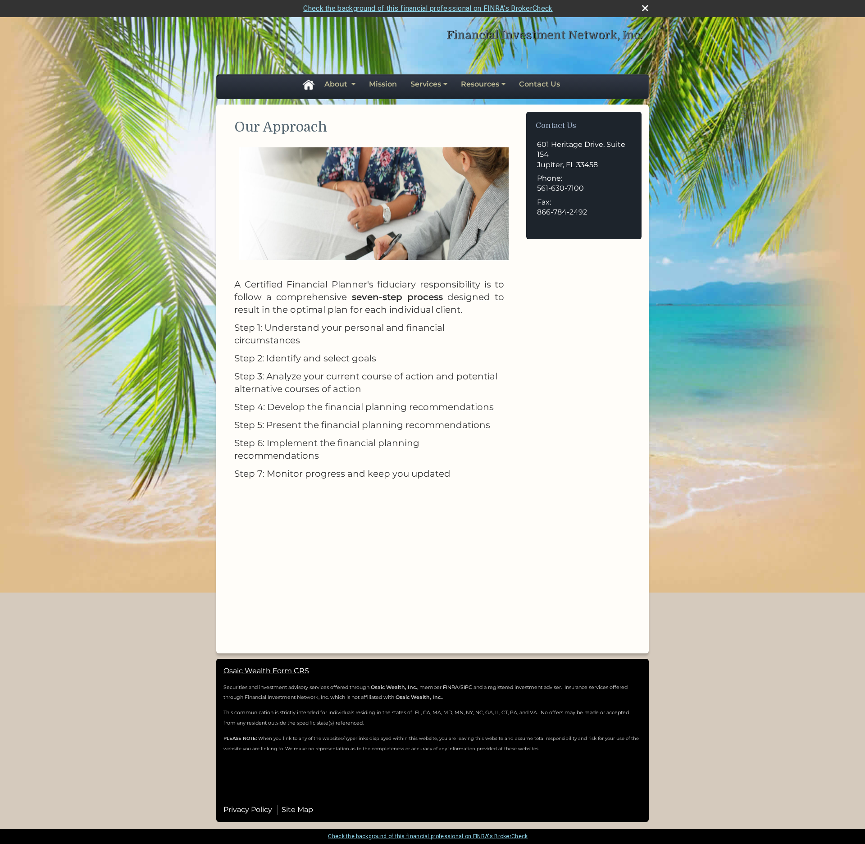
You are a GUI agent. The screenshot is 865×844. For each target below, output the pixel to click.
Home (308, 84)
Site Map (297, 809)
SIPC (466, 687)
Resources (480, 84)
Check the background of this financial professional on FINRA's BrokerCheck (427, 8)
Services (425, 84)
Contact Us (539, 84)
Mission (383, 84)
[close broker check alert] (645, 8)
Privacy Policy (247, 809)
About (336, 84)
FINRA (451, 687)
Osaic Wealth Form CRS (266, 670)
